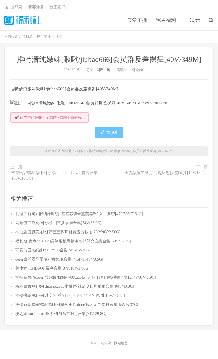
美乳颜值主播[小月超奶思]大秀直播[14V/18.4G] (166, 173)
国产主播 (103, 70)
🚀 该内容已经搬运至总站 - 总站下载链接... (49, 117)
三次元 (192, 20)
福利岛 (22, 20)
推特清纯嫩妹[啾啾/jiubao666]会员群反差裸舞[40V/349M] (109, 59)
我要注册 (36, 7)
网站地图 (121, 343)
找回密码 (58, 7)
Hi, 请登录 (13, 7)
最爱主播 (137, 20)
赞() (111, 132)
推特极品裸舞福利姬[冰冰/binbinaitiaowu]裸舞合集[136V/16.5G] (54, 175)
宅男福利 (166, 20)
